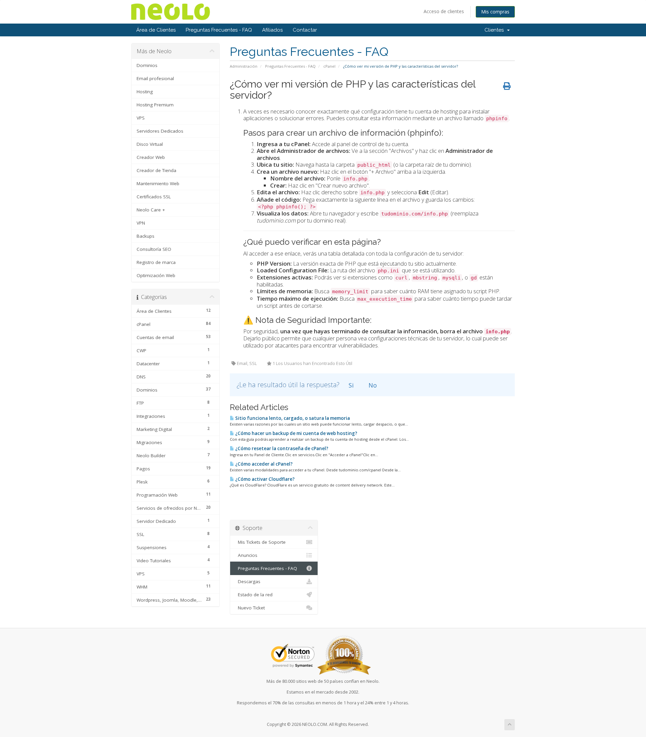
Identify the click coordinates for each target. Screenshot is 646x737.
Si (350, 385)
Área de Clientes (156, 30)
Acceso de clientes (444, 11)
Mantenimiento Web (158, 183)
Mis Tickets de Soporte (260, 542)
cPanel (329, 66)
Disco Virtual (150, 144)
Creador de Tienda (156, 170)
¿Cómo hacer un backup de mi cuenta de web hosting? (295, 433)
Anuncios (246, 555)
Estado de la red (254, 595)
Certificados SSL (154, 197)
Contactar (305, 30)
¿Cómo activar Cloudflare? (264, 479)
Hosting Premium (155, 105)
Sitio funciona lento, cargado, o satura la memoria (292, 418)
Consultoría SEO (154, 249)
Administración (243, 66)
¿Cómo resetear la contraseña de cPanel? (281, 448)
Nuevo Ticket (250, 608)
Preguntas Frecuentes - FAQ (219, 30)
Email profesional (155, 78)
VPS (141, 118)
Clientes (495, 30)
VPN (141, 223)
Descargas (247, 581)
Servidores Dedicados (160, 131)
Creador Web (151, 157)
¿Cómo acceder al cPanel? (263, 464)
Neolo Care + (151, 210)
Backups (145, 236)
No (372, 385)
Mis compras (495, 11)
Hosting (145, 92)
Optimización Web (156, 275)
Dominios (147, 65)
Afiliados (272, 30)
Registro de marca (156, 262)
